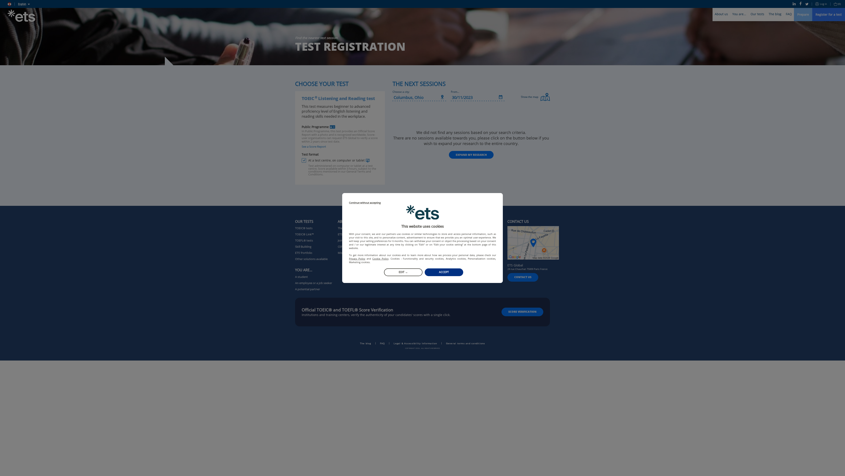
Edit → (403, 272)
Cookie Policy (380, 258)
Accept (444, 272)
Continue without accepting (365, 202)
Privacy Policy (357, 258)
